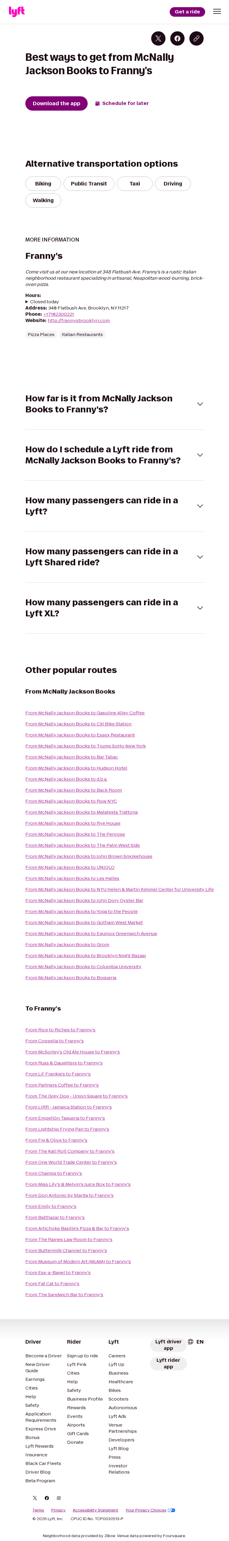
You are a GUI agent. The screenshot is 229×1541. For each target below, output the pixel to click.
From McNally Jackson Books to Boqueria (70, 977)
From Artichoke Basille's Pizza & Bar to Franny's (77, 1228)
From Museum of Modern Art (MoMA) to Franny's (78, 1261)
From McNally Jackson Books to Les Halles (72, 878)
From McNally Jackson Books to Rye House (72, 823)
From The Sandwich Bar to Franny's (64, 1294)
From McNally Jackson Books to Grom (67, 944)
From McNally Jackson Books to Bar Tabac (71, 757)
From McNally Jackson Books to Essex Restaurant (80, 735)
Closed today (44, 301)
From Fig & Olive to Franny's (56, 1140)
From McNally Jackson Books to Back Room (73, 790)
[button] (217, 11)
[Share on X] (158, 38)
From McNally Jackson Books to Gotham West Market (84, 922)
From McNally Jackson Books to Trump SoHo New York (85, 746)
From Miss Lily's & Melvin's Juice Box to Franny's (78, 1184)
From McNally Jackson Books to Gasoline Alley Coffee (85, 713)
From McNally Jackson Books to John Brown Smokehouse (88, 856)
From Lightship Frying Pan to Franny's (67, 1129)
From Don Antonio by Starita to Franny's (69, 1195)
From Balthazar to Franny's (55, 1217)
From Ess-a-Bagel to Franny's (58, 1272)
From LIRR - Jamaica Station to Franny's (68, 1107)
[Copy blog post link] (196, 38)
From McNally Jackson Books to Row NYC (71, 801)
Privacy (58, 1510)
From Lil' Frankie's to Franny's (58, 1074)
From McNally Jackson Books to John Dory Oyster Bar (84, 900)
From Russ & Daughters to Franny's (64, 1063)
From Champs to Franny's (53, 1173)
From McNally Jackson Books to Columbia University (83, 966)
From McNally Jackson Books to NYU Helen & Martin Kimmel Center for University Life (119, 889)
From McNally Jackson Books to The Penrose (75, 834)
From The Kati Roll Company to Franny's (69, 1151)
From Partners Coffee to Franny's (62, 1085)
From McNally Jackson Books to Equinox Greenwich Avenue (91, 933)
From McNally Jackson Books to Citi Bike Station (78, 724)
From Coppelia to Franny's (54, 1041)
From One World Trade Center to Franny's (71, 1162)
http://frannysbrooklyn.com (79, 320)
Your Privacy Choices (146, 1510)
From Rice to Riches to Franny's (60, 1030)
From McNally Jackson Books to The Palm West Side (82, 845)
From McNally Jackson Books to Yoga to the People (81, 911)
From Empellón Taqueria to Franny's (65, 1118)
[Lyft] (16, 11)
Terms (38, 1510)
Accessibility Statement (95, 1510)
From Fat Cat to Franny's (52, 1283)
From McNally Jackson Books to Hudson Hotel (76, 768)
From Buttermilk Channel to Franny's (66, 1250)
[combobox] (195, 1341)
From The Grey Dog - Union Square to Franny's (76, 1096)
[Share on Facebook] (177, 38)
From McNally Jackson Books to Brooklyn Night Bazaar (85, 955)
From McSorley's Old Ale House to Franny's (72, 1052)
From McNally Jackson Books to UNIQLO (69, 867)
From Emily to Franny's (50, 1206)
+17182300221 (58, 314)
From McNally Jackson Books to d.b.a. (66, 779)
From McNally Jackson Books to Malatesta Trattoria (81, 812)
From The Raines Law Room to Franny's (68, 1239)
